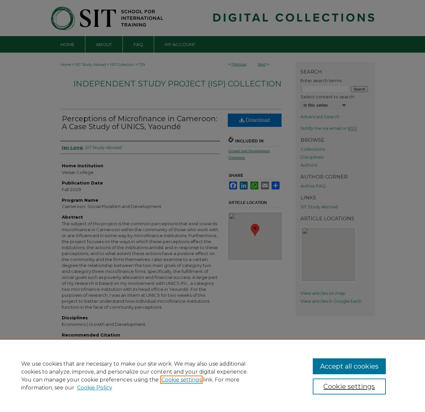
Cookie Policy (94, 388)
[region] (212, 375)
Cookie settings (181, 380)
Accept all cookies (349, 366)
